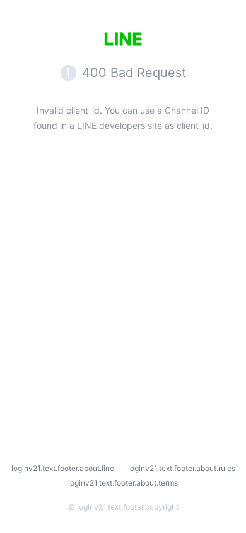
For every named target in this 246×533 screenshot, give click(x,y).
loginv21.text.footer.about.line (62, 468)
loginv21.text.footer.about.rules (181, 468)
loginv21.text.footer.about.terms (123, 483)
